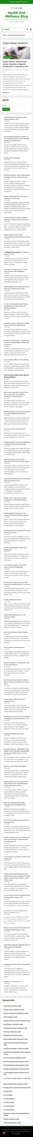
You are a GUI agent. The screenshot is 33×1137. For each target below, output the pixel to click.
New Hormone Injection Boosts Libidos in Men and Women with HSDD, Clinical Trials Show (16, 682)
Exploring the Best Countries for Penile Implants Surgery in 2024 (15, 2)
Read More (6, 92)
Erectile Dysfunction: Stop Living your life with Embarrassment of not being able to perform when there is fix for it (16, 783)
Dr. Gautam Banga (9, 1106)
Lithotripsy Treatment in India (12, 1031)
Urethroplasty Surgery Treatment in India (15, 1028)
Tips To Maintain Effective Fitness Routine (16, 360)
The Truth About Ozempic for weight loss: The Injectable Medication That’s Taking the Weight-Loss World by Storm (17, 138)
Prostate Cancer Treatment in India (14, 1009)
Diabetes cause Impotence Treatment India (16, 1069)
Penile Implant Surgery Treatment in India (16, 1039)
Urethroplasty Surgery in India (12, 1122)
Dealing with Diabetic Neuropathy (14, 734)
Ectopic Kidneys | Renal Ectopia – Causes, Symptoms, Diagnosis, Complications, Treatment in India (15, 64)
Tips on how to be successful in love (15, 429)
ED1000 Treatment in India (11, 1119)
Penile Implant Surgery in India (12, 1006)
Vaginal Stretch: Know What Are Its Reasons (17, 964)
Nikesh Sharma (8, 70)
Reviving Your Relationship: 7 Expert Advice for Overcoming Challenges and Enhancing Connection (16, 342)
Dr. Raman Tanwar (9, 1102)
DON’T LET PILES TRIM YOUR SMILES (15, 766)
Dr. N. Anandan (8, 1095)
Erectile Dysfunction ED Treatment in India (16, 1061)
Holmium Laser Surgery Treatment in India (16, 1048)
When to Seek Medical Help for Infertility (16, 632)
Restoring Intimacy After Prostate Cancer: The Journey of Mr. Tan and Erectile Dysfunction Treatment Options (16, 394)
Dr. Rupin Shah (8, 1091)
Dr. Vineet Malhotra (9, 1098)
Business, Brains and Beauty (12, 158)
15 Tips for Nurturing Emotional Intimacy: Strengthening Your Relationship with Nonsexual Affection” (16, 306)
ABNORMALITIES (8, 57)
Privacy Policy (16, 1133)
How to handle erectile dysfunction (14, 647)
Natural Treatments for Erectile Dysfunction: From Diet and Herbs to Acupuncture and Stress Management (17, 839)
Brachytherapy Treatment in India (13, 1024)
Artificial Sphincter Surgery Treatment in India (17, 1020)
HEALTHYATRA (24, 1131)
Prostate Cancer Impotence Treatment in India (17, 1087)
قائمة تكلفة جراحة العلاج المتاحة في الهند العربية (17, 1078)
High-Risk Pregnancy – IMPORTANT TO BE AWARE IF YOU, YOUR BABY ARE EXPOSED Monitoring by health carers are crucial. (16, 751)
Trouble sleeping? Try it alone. (13, 599)
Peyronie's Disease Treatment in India (15, 1058)
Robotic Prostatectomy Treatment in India (16, 1013)
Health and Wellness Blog (16, 14)
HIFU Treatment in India (10, 1017)
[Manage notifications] (3, 1133)
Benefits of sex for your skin (12, 981)
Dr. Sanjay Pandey (9, 1109)
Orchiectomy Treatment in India (13, 1035)
